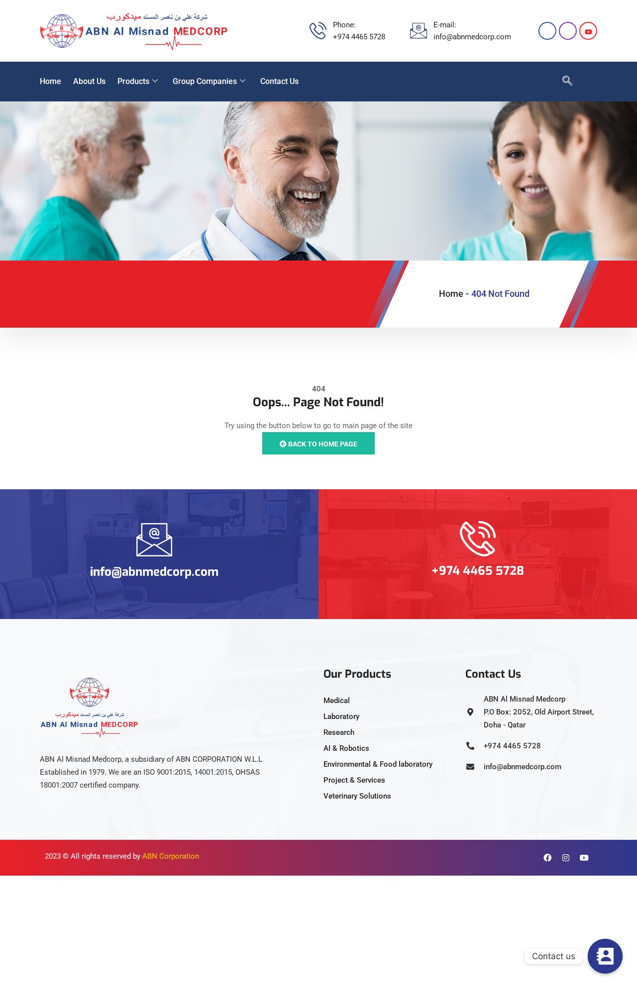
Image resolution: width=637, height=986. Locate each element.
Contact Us (279, 81)
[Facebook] (547, 31)
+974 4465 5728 (477, 571)
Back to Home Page (322, 444)
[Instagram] (568, 31)
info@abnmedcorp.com (154, 572)
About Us (89, 81)
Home (50, 81)
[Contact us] (605, 956)
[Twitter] (588, 31)
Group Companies (205, 81)
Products (133, 81)
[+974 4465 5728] (478, 538)
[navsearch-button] (562, 81)
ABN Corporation (170, 856)
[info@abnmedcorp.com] (154, 539)
